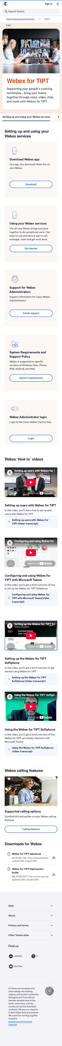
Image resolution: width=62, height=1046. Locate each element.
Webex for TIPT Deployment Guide (27, 870)
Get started (31, 248)
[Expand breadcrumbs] (39, 19)
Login (31, 438)
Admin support (31, 313)
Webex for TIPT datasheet (26, 853)
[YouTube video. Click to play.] (31, 482)
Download (31, 184)
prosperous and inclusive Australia (20, 1023)
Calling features (31, 829)
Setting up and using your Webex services (26, 116)
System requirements (31, 377)
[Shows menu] (57, 4)
